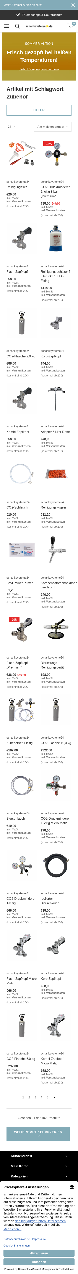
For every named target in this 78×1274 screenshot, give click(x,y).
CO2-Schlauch (17, 507)
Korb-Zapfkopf (51, 356)
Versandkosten (21, 201)
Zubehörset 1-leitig (19, 743)
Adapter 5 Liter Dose (55, 432)
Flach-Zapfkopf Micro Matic (21, 981)
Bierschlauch (15, 818)
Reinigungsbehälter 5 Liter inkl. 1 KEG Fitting (55, 276)
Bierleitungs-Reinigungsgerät (52, 665)
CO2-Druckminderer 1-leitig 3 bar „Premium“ (55, 191)
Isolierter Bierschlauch (50, 901)
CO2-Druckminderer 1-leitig (21, 901)
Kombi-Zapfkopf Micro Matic (52, 1061)
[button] (6, 26)
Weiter (54, 1098)
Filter (39, 110)
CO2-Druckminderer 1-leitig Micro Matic (55, 821)
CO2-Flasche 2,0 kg (20, 356)
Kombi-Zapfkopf (17, 432)
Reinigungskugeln (53, 507)
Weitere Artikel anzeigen (38, 1132)
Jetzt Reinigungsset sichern (39, 69)
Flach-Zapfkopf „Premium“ (17, 665)
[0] (70, 26)
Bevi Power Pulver (19, 583)
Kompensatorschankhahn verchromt (59, 585)
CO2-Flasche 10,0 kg (56, 743)
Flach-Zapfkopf (17, 271)
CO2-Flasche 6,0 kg (20, 1059)
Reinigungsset (16, 187)
